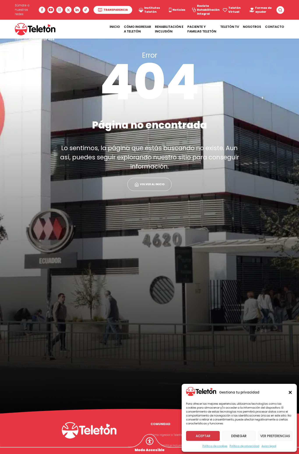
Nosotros (252, 27)
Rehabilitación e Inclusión (169, 29)
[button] (290, 392)
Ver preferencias (275, 436)
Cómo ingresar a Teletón (137, 29)
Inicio (115, 27)
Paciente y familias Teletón (201, 29)
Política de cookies (214, 446)
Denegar (238, 436)
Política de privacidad (244, 446)
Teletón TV (229, 27)
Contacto (274, 27)
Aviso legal (269, 446)
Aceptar (203, 436)
